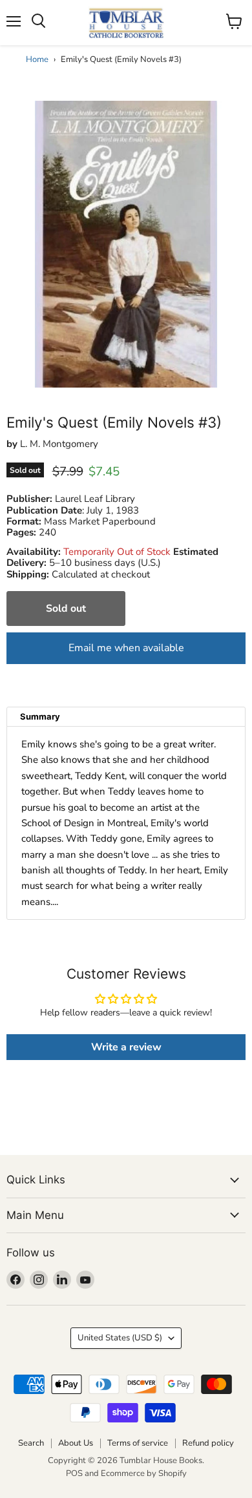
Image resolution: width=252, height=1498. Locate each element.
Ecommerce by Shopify (144, 1473)
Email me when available (126, 648)
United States (120, 1338)
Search (31, 1443)
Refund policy (208, 1443)
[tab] (126, 717)
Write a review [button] (126, 1047)
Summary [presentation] (40, 716)
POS (74, 1473)
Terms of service (137, 1443)
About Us (75, 1443)
